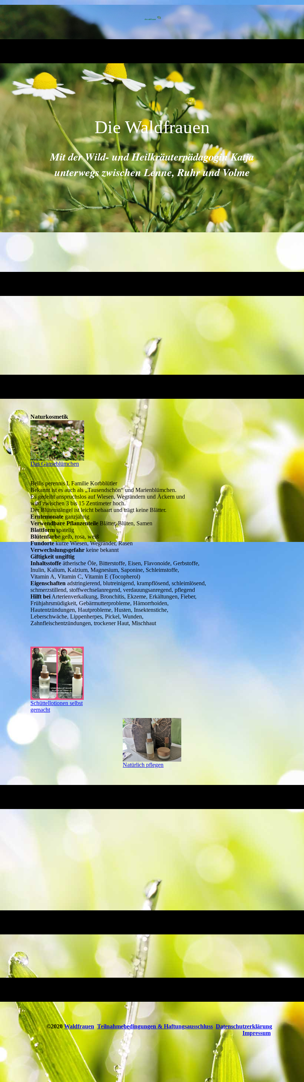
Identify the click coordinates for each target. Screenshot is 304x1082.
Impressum (256, 1033)
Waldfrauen (79, 1026)
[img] (152, 20)
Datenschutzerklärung (244, 1026)
